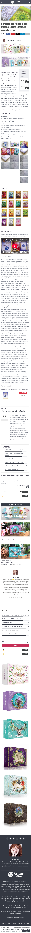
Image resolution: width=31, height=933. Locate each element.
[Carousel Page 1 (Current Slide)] (15, 19)
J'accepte (26, 931)
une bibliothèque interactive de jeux (19, 865)
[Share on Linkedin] (22, 34)
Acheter (25, 491)
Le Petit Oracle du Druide (7, 562)
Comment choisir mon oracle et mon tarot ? (15, 919)
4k (20, 541)
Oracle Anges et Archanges (18, 901)
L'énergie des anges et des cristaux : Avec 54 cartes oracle (14, 389)
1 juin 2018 (19, 40)
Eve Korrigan (11, 40)
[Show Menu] (1, 2)
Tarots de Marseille (16, 898)
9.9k (20, 518)
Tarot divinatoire (24, 896)
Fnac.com (22, 86)
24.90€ (26, 80)
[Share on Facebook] (8, 34)
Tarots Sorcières (9, 900)
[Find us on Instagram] (7, 838)
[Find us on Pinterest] (20, 838)
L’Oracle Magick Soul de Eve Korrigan (15, 516)
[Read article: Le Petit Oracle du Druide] (15, 551)
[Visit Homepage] (15, 2)
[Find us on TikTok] (17, 838)
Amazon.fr (22, 81)
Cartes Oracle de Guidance (6, 560)
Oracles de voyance (18, 900)
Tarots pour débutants (6, 898)
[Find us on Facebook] (10, 838)
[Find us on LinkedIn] (24, 838)
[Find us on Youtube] (14, 838)
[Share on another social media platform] (27, 34)
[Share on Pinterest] (13, 34)
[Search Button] (29, 2)
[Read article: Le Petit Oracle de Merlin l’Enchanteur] (15, 529)
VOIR (27, 82)
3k (20, 564)
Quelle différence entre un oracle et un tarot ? (15, 917)
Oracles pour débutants (14, 896)
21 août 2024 (15, 518)
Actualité (4, 513)
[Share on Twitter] (18, 34)
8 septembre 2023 (14, 541)
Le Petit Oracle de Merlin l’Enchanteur (10, 540)
